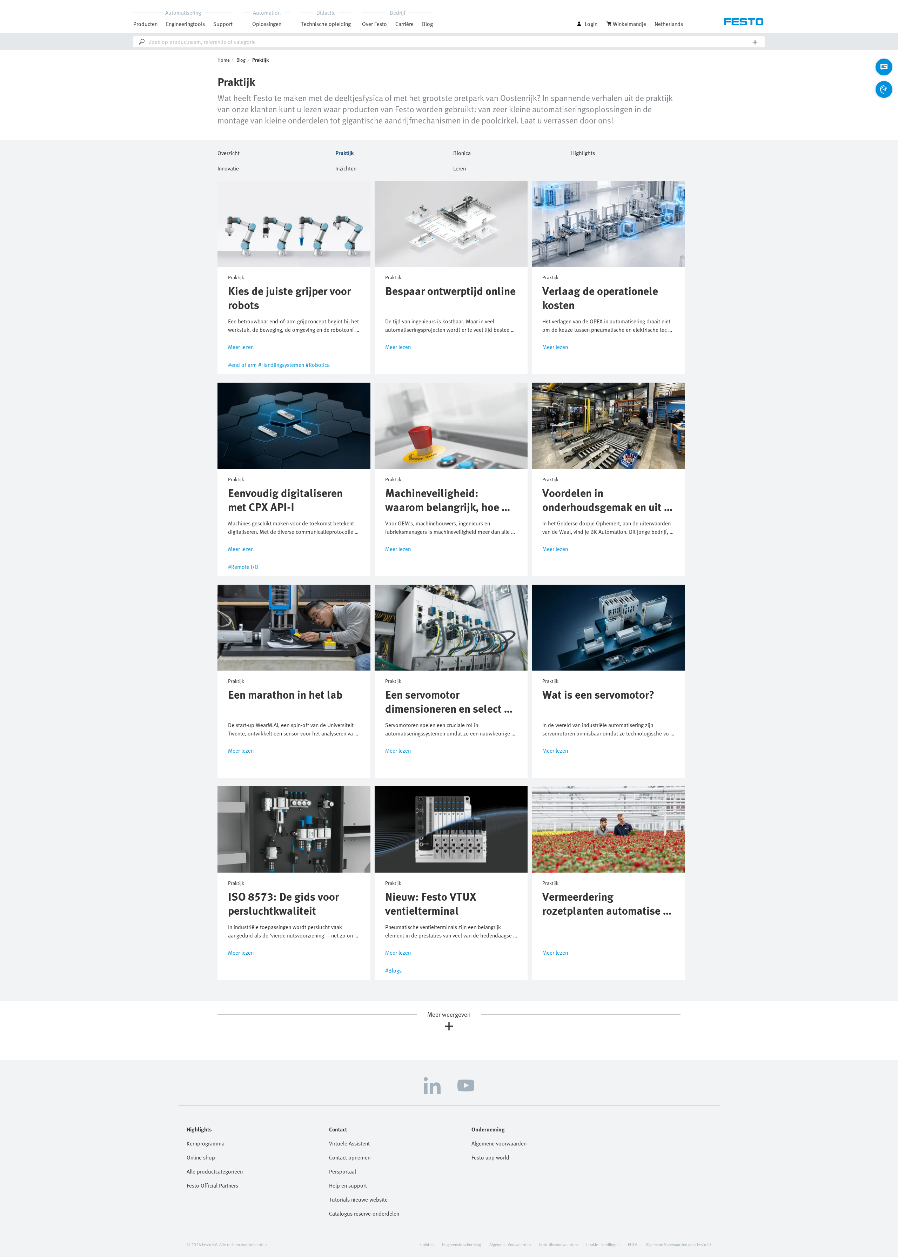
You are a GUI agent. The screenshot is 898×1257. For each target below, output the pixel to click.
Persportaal (342, 1171)
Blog (427, 24)
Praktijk (344, 152)
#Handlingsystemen (281, 365)
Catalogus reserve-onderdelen (364, 1213)
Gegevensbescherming (461, 1244)
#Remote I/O (243, 567)
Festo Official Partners (212, 1185)
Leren (459, 167)
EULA (632, 1244)
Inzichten (345, 167)
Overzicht (228, 152)
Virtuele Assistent (349, 1143)
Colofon (427, 1244)
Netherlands (669, 24)
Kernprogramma (205, 1143)
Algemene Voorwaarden (510, 1244)
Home (223, 59)
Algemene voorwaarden (499, 1143)
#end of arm (242, 365)
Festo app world (490, 1157)
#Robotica (318, 365)
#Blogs (393, 970)
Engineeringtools (185, 24)
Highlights (583, 152)
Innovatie (228, 167)
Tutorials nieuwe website (358, 1199)
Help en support (348, 1185)
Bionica (462, 152)
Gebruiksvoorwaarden (558, 1244)
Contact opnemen (349, 1157)
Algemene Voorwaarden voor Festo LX (678, 1244)
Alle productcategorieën (215, 1171)
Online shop (201, 1157)
